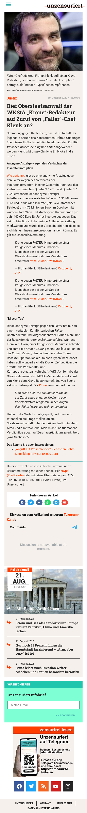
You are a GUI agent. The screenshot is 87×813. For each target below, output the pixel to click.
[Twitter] (31, 786)
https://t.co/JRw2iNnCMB (47, 261)
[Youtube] (56, 786)
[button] (8, 4)
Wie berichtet (16, 175)
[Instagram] (68, 786)
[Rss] (43, 786)
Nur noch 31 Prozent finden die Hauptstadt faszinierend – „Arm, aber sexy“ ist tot (44, 649)
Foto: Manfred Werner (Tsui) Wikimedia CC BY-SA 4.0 (30, 90)
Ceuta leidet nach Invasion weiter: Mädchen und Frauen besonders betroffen (47, 670)
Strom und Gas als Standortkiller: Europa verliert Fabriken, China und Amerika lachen (47, 627)
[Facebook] (19, 786)
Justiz (12, 98)
